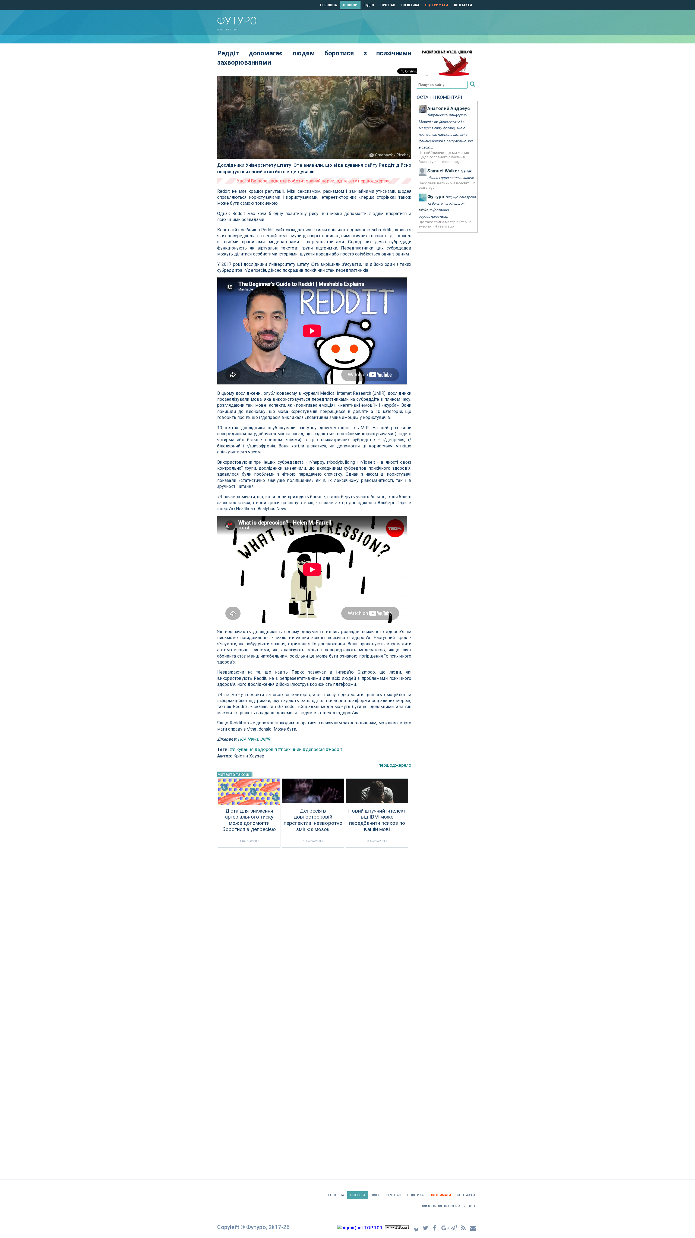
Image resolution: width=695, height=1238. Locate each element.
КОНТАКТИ (463, 5)
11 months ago (449, 161)
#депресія (314, 749)
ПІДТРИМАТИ (436, 5)
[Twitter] (425, 1228)
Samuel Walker (443, 170)
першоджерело (394, 765)
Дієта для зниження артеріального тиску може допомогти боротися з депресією (249, 820)
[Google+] (444, 1228)
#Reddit (334, 749)
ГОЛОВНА (328, 5)
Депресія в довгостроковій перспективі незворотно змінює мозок (313, 820)
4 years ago (444, 226)
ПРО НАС (388, 5)
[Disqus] (314, 921)
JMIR (265, 739)
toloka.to (425, 210)
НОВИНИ (350, 5)
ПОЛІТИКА (410, 5)
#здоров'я (266, 749)
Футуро (435, 196)
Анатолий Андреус (448, 108)
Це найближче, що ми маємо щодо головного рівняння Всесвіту (444, 157)
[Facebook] (435, 1228)
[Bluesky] (416, 1228)
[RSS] (463, 1228)
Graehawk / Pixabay (392, 155)
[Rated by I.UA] (397, 1227)
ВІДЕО (369, 5)
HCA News (248, 739)
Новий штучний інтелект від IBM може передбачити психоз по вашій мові (377, 820)
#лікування (242, 749)
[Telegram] (454, 1228)
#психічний (290, 749)
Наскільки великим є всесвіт (444, 183)
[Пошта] (473, 1228)
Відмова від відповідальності (448, 1206)
